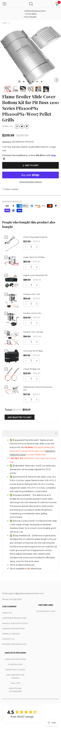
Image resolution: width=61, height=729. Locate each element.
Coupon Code (15, 664)
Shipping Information (13, 628)
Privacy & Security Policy (15, 623)
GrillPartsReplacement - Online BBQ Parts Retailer (31, 14)
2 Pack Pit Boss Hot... (32, 369)
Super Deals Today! (15, 669)
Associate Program (15, 659)
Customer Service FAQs (14, 618)
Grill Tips (15, 683)
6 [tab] (41, 81)
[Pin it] (27, 126)
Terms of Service (11, 634)
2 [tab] (23, 81)
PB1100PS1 (50, 451)
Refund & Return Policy (14, 644)
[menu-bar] (4, 3)
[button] (26, 247)
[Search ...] (31, 4)
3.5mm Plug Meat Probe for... (36, 237)
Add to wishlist (11, 189)
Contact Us (8, 639)
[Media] (56, 80)
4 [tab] (32, 81)
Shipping (6, 141)
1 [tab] (19, 81)
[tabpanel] (30, 55)
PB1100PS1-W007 (18, 454)
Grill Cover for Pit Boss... (33, 351)
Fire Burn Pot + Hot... (32, 294)
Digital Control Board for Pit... (36, 275)
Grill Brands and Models (15, 676)
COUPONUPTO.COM (45, 611)
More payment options (31, 182)
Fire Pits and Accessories (15, 689)
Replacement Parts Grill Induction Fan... (37, 388)
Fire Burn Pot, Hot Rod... (33, 332)
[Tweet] (22, 126)
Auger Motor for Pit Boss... (34, 257)
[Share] (17, 126)
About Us (7, 613)
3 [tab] (28, 81)
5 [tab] (37, 81)
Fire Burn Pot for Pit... (32, 313)
